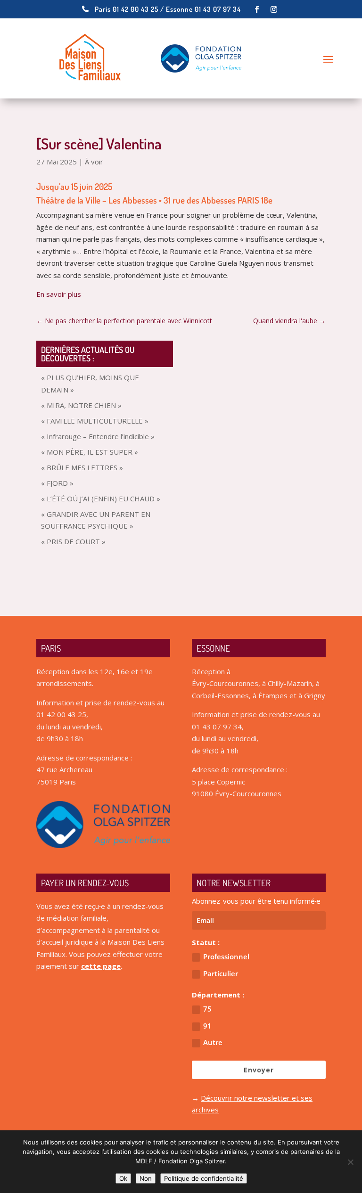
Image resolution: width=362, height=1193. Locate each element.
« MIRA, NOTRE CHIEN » (81, 405)
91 (207, 1025)
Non (146, 1178)
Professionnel (226, 956)
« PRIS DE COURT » (73, 541)
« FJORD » (57, 483)
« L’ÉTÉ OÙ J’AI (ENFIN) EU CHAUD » (100, 498)
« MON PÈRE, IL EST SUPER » (89, 452)
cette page (101, 966)
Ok (123, 1178)
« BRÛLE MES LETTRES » (82, 467)
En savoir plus (58, 294)
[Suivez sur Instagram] (273, 9)
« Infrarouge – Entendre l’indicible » (98, 436)
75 (207, 1008)
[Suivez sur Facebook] (256, 9)
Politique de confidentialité (203, 1178)
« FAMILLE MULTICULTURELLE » (94, 420)
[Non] (350, 1162)
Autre (212, 1042)
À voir (94, 161)
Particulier (220, 973)
